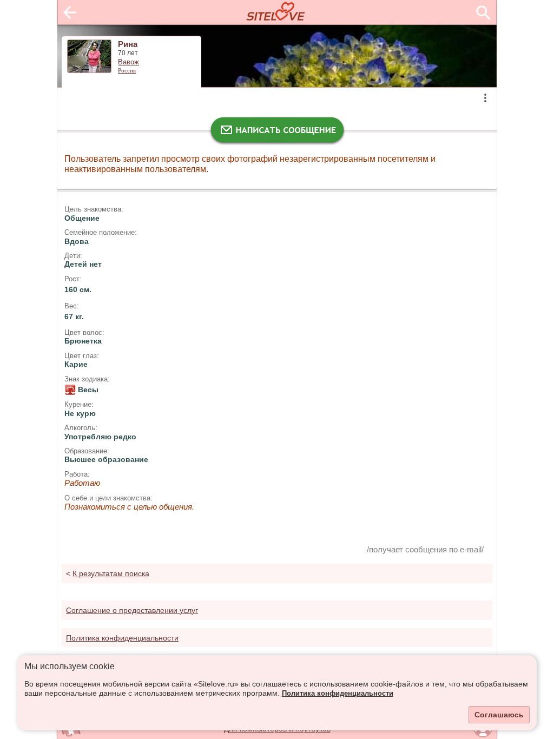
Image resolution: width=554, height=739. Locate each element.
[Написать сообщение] (277, 132)
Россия (127, 70)
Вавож (128, 62)
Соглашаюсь (499, 714)
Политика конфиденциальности (337, 693)
